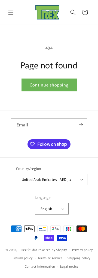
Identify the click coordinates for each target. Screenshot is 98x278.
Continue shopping (49, 85)
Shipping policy (79, 258)
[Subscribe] (81, 124)
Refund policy (23, 258)
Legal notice (69, 266)
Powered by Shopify (52, 249)
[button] (11, 12)
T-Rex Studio (27, 249)
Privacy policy (82, 249)
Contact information (40, 266)
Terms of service (50, 258)
